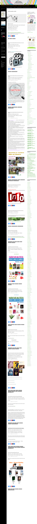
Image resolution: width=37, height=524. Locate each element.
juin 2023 (28, 220)
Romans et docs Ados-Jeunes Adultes (14, 428)
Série (27, 177)
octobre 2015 (28, 338)
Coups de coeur (29, 76)
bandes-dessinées (10, 241)
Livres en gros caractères (30, 99)
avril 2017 (28, 314)
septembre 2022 (29, 230)
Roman (16, 391)
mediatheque (19, 324)
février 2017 (28, 317)
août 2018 (28, 293)
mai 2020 (28, 267)
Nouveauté (14, 38)
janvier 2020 (28, 271)
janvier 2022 (28, 241)
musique (34, 167)
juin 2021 (28, 250)
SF (27, 176)
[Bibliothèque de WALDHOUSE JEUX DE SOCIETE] (14, 46)
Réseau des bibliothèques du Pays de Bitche (27, 7)
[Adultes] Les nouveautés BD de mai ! (16, 331)
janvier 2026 (28, 188)
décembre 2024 (29, 199)
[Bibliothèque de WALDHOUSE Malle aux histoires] (15, 115)
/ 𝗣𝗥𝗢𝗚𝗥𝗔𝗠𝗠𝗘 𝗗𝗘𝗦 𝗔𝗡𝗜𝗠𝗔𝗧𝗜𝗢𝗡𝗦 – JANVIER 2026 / (31, 143)
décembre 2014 (29, 351)
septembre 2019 (29, 276)
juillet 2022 (28, 233)
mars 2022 (28, 238)
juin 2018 (28, 296)
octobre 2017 (28, 306)
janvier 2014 (28, 365)
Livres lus (28, 100)
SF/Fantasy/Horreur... (21, 428)
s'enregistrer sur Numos (30, 32)
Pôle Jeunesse (15, 230)
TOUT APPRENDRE (29, 123)
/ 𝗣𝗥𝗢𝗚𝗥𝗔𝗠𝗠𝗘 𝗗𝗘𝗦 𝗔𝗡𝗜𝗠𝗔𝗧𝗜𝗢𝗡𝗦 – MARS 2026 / (31, 139)
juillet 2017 (28, 310)
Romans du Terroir (29, 117)
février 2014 (28, 364)
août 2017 (28, 309)
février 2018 (28, 301)
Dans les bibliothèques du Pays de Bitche (16, 112)
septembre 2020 (29, 262)
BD (13, 241)
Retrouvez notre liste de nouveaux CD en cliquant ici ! (14, 32)
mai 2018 (28, 297)
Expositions (29, 59)
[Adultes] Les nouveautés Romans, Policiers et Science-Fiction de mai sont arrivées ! (16, 356)
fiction (14, 390)
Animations (9, 71)
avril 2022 (28, 237)
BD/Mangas (9, 230)
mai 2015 (28, 344)
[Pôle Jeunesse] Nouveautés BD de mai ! (15, 232)
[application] (3, 37)
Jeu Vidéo (28, 88)
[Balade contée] (13, 186)
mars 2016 (28, 331)
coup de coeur (29, 159)
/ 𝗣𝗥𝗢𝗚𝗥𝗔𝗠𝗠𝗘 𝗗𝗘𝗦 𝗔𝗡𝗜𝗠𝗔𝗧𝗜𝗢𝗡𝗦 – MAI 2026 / (30, 135)
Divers (28, 79)
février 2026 (28, 187)
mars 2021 (28, 254)
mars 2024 (28, 209)
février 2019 (28, 285)
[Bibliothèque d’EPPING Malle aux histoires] (15, 78)
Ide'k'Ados (29, 60)
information (28, 87)
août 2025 (28, 191)
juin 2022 (28, 234)
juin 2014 (28, 359)
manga (21, 241)
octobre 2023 (28, 216)
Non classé (28, 103)
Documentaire (12, 324)
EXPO (28, 83)
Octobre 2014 (29, 169)
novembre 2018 (29, 289)
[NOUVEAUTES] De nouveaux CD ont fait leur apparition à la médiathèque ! (16, 27)
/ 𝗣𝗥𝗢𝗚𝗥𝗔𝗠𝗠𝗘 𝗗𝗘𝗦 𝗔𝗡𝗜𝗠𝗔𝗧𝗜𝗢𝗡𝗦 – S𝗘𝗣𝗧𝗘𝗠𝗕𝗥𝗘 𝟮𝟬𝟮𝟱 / (31, 148)
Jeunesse (16, 241)
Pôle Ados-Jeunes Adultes (11, 447)
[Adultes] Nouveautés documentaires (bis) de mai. (15, 249)
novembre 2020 (29, 259)
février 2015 (28, 348)
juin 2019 (28, 280)
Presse (28, 113)
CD (8, 38)
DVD (28, 82)
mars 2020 (28, 268)
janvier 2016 (28, 334)
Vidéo (18, 452)
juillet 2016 (28, 326)
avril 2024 (28, 208)
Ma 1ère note (29, 63)
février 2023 (28, 225)
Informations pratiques (19, 7)
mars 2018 (28, 300)
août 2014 (28, 356)
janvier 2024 (28, 212)
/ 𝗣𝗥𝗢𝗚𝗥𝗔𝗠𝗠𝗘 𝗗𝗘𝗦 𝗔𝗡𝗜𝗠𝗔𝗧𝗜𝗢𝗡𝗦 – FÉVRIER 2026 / (31, 141)
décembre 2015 (29, 335)
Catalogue (14, 7)
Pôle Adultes (9, 284)
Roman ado (19, 447)
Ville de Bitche (2, 64)
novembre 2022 (29, 229)
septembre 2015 (29, 339)
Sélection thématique (16, 180)
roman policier (20, 391)
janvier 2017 (28, 318)
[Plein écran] (5, 37)
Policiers (28, 112)
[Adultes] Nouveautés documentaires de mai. (15, 290)
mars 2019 (28, 284)
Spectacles (22, 210)
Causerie (29, 56)
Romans (9, 428)
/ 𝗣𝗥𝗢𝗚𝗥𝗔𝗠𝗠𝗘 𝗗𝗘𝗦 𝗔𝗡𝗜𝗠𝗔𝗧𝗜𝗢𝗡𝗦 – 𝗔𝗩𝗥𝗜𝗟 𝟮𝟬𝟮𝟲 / (31, 137)
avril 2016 (28, 330)
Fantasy (12, 390)
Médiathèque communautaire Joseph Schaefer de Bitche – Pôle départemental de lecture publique (15, 5)
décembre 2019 (29, 272)
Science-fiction (29, 175)
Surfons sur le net (35, 7)
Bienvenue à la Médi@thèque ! (9, 7)
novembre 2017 (29, 305)
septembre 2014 (29, 355)
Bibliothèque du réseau (14, 71)
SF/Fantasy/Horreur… (29, 122)
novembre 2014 (29, 352)
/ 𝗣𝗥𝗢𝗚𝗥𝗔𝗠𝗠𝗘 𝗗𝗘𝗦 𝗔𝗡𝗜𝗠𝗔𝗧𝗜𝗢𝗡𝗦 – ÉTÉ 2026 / (30, 130)
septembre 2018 (29, 292)
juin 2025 (28, 192)
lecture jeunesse (29, 163)
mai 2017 (28, 313)
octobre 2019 (28, 275)
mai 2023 (28, 221)
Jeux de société (29, 91)
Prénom (2, 49)
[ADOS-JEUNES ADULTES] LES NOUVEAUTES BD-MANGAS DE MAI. (16, 399)
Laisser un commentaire (15, 30)
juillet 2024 (28, 204)
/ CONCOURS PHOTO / (30, 131)
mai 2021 (28, 251)
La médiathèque (29, 95)
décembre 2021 (29, 242)
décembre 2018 (29, 288)
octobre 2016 (28, 322)
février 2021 (28, 255)
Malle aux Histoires (30, 64)
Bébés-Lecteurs (31, 158)
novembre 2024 (29, 200)
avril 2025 (28, 195)
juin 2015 (28, 343)
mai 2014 (28, 360)
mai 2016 (11, 38)
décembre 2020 (29, 258)
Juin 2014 (31, 162)
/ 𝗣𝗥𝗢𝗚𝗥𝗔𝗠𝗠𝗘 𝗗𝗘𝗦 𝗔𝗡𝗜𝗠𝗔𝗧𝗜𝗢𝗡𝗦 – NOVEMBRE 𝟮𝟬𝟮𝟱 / (31, 146)
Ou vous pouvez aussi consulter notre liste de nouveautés (17, 237)
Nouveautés (12, 230)
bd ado (9, 396)
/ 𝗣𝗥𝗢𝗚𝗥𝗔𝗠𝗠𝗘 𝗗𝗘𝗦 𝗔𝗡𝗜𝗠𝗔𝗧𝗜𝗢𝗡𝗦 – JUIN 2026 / (30, 133)
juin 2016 (28, 327)
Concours (28, 73)
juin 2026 (28, 183)
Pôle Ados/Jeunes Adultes (19, 396)
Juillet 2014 (28, 162)
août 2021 (28, 247)
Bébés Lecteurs (29, 55)
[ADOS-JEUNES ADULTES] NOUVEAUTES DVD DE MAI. (15, 454)
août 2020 (28, 263)
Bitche (9, 324)
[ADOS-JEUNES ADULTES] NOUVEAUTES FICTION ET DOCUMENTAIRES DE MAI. (15, 431)
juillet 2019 (28, 279)
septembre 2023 (29, 217)
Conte (34, 158)
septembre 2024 (29, 203)
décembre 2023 (29, 213)
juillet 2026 (28, 182)
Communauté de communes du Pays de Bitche (3, 63)
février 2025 (28, 196)
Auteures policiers (29, 69)
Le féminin (28, 96)
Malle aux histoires (10, 180)
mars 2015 (28, 347)
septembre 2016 (29, 323)
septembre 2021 (29, 246)
